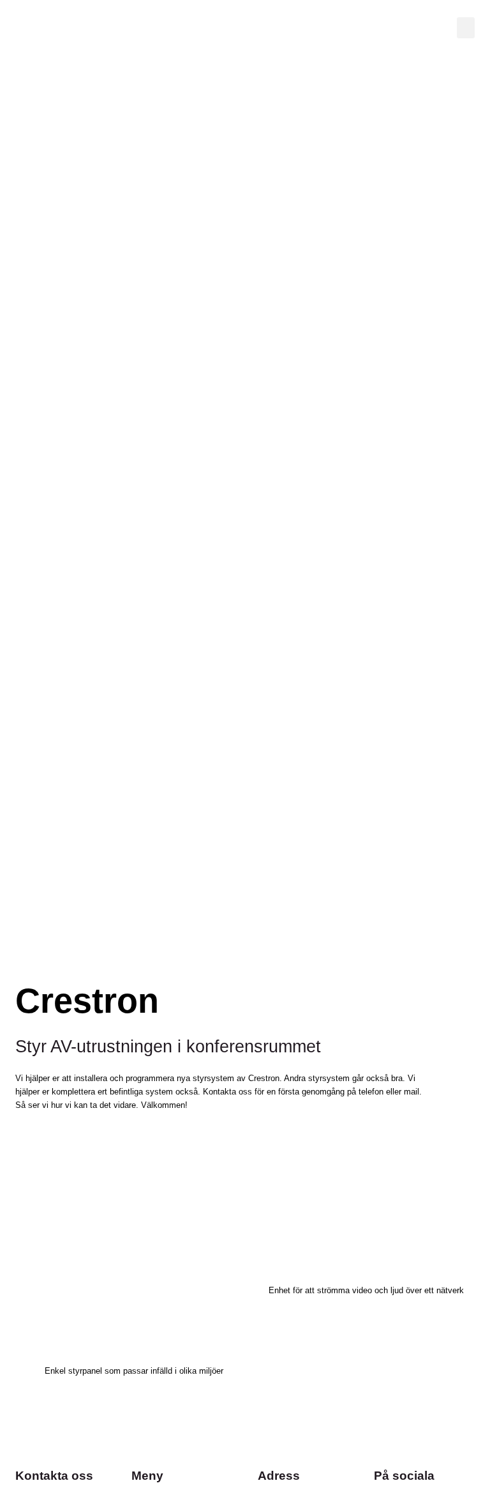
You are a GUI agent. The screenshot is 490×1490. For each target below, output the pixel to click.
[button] (466, 27)
